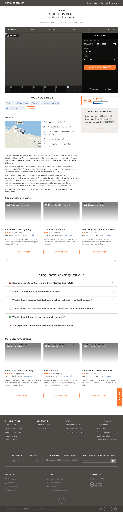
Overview (12, 30)
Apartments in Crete (13, 428)
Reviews (112, 30)
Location (51, 30)
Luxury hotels (102, 425)
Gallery (92, 30)
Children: (87, 56)
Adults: (86, 48)
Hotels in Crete (11, 425)
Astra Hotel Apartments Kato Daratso (100, 229)
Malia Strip (41, 428)
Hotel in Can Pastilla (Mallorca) (97, 370)
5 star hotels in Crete (73, 425)
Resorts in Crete (11, 436)
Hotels (60, 22)
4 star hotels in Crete (73, 428)
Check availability (100, 67)
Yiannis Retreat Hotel (54, 229)
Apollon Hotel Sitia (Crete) (18, 229)
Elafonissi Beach (43, 425)
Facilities (72, 30)
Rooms (32, 30)
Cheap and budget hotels (107, 432)
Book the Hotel (50, 370)
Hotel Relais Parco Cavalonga (19, 370)
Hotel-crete (44, 22)
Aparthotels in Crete (13, 432)
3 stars (53, 22)
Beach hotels (102, 428)
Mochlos (68, 22)
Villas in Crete (11, 440)
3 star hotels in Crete (73, 432)
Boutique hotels (103, 436)
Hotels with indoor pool (107, 440)
